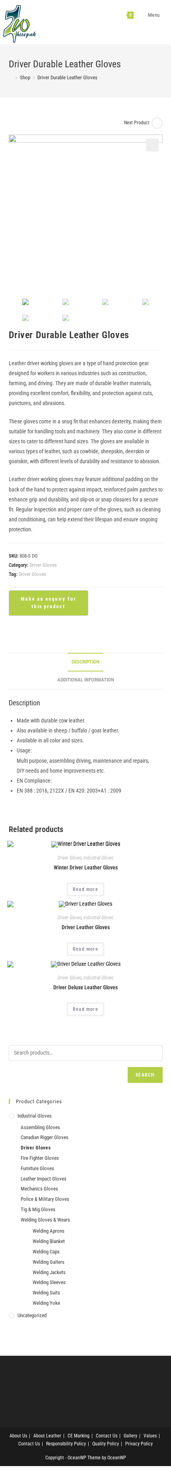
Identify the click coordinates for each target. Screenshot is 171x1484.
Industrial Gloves (98, 858)
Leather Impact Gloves (43, 1179)
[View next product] (157, 123)
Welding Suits (46, 1293)
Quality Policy (105, 1444)
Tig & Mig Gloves (38, 1209)
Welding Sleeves (49, 1282)
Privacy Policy (139, 1444)
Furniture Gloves (37, 1168)
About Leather (47, 1436)
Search (145, 1075)
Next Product (137, 122)
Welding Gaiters (48, 1262)
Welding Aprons (48, 1231)
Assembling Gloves (40, 1127)
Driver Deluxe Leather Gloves (85, 987)
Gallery (130, 1436)
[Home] (11, 77)
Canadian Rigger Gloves (44, 1137)
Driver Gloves (43, 565)
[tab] (86, 662)
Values (150, 1436)
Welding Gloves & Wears (45, 1220)
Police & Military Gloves (45, 1199)
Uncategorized (32, 1315)
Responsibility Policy (66, 1444)
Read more (85, 889)
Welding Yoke (46, 1303)
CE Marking (78, 1436)
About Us (18, 1436)
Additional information (85, 680)
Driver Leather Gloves (86, 927)
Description (85, 662)
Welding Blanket (49, 1241)
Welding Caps (46, 1252)
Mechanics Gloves (39, 1189)
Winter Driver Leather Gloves (86, 867)
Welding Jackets (49, 1272)
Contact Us (106, 1436)
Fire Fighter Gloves (40, 1158)
